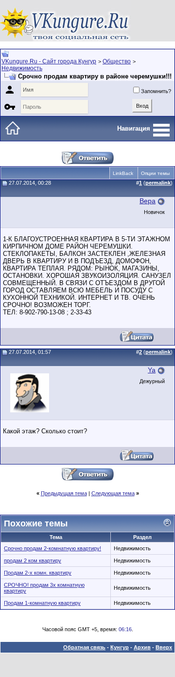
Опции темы (155, 173)
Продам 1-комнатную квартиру (42, 603)
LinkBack (123, 173)
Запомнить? (156, 91)
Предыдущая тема (64, 493)
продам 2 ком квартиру (32, 560)
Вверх (164, 647)
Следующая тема (113, 493)
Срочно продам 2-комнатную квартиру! (52, 548)
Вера (148, 201)
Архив (142, 647)
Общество (117, 61)
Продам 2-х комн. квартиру (37, 573)
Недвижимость (21, 68)
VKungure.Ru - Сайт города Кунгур (48, 61)
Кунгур (119, 647)
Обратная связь (84, 647)
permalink (158, 183)
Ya (152, 370)
